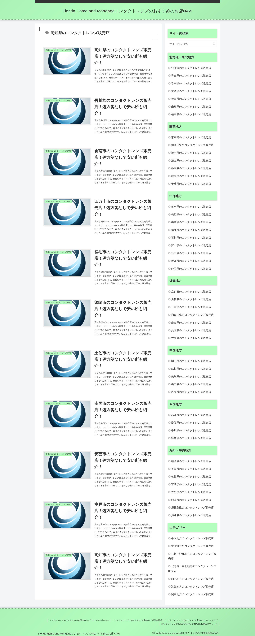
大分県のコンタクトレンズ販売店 (191, 492)
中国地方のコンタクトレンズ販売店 (192, 538)
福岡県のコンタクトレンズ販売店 (191, 461)
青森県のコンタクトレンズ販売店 (191, 75)
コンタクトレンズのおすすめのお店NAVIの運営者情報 (137, 620)
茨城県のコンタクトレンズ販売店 (191, 160)
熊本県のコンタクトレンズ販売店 (191, 499)
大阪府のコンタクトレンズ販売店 (191, 338)
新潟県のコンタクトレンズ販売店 (191, 253)
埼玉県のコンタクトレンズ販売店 (191, 152)
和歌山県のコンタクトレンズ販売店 (192, 314)
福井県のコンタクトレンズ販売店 (191, 230)
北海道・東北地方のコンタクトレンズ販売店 (192, 568)
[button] (214, 44)
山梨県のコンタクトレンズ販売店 (191, 222)
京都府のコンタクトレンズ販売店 (191, 291)
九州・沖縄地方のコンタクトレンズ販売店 (192, 556)
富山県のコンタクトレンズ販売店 (191, 245)
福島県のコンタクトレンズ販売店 (191, 114)
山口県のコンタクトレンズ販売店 (191, 384)
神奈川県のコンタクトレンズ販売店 (192, 145)
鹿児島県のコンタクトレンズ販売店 (192, 507)
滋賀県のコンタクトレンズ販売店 (191, 299)
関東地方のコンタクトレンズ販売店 (192, 594)
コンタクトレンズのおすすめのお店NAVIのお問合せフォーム (189, 624)
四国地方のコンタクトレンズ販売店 (192, 578)
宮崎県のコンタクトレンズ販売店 (191, 484)
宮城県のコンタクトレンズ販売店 (191, 91)
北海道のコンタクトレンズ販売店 (191, 67)
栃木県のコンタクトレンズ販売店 (191, 168)
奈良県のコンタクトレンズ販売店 (191, 322)
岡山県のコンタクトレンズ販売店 (191, 361)
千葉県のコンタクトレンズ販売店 (191, 183)
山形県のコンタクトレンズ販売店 (191, 106)
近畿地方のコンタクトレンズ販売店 (192, 586)
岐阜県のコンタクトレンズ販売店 (191, 206)
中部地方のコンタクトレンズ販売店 (192, 546)
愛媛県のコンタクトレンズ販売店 (191, 422)
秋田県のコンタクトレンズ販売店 (191, 98)
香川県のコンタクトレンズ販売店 (191, 430)
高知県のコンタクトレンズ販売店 (191, 415)
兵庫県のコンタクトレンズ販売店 (191, 330)
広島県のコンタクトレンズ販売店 (191, 391)
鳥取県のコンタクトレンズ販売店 (191, 376)
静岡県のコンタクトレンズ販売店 (191, 268)
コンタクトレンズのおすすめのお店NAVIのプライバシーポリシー (79, 620)
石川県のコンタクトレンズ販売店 (191, 237)
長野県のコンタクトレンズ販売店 (191, 214)
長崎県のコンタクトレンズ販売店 (191, 468)
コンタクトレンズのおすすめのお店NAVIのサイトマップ (191, 620)
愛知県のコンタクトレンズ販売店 (191, 260)
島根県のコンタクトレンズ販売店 (191, 368)
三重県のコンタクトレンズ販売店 (191, 307)
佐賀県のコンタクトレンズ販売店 (191, 476)
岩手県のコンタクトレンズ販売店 (191, 83)
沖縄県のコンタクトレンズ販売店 (191, 515)
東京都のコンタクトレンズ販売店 (191, 137)
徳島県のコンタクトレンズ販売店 (191, 438)
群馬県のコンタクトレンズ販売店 (191, 176)
